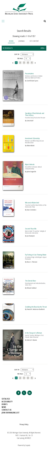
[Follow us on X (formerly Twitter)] (24, 393)
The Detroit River (30, 281)
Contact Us (6, 409)
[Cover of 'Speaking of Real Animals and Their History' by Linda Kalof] (8, 125)
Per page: (20, 58)
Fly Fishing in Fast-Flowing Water (36, 254)
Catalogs (6, 398)
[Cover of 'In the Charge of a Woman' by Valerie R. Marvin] (13, 359)
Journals (21, 41)
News (4, 407)
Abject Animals (29, 164)
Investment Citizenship (32, 138)
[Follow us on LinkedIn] (29, 393)
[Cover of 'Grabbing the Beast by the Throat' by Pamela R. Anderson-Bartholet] (8, 319)
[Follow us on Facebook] (18, 393)
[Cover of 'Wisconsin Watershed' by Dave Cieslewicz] (8, 215)
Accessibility (7, 401)
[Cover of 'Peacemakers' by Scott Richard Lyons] (13, 100)
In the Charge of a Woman (33, 333)
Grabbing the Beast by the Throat (36, 307)
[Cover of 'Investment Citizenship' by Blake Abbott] (8, 151)
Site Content (34, 41)
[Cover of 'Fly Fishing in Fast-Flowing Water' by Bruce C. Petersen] (8, 267)
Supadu (27, 445)
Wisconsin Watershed (32, 202)
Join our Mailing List (11, 412)
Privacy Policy (24, 424)
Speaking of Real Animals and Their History (34, 114)
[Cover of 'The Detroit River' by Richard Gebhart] (8, 293)
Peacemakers (29, 73)
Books (11, 41)
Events (4, 404)
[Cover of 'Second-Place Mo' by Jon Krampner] (8, 241)
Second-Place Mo (30, 228)
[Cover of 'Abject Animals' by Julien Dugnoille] (13, 189)
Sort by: (17, 54)
